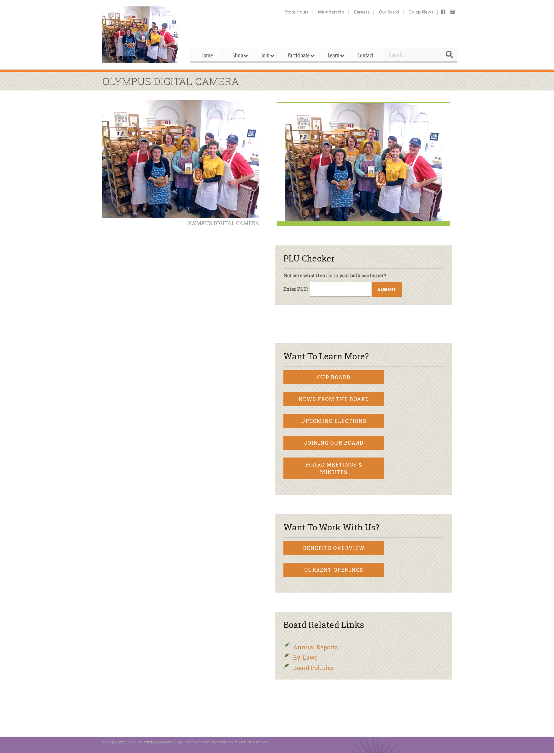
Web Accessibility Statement (212, 742)
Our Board (389, 12)
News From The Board (333, 399)
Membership (331, 12)
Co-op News (420, 12)
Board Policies (313, 668)
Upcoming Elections (333, 420)
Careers (361, 12)
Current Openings (333, 569)
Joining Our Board (334, 442)
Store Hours (296, 12)
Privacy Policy (254, 742)
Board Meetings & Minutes (333, 468)
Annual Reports (315, 647)
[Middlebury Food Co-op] (140, 34)
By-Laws (305, 657)
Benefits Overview (334, 547)
